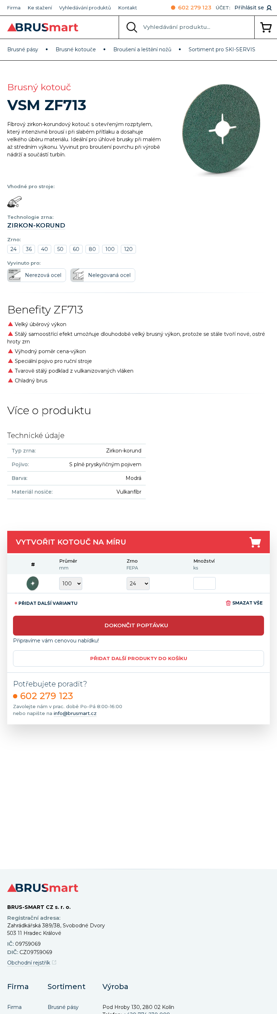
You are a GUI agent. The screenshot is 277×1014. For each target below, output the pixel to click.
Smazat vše (247, 603)
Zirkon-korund (36, 225)
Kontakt (127, 7)
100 (110, 249)
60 (76, 249)
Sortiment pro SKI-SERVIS (222, 49)
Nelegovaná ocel (109, 275)
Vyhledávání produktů (85, 7)
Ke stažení (40, 7)
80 (92, 249)
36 (29, 249)
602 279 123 (194, 7)
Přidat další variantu (46, 602)
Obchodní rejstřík (28, 962)
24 (13, 249)
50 (60, 249)
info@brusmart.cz (75, 713)
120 (128, 249)
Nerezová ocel (43, 275)
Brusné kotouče (76, 49)
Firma (14, 7)
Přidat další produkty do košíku (138, 658)
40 (44, 249)
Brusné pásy (22, 49)
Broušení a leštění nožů (142, 49)
